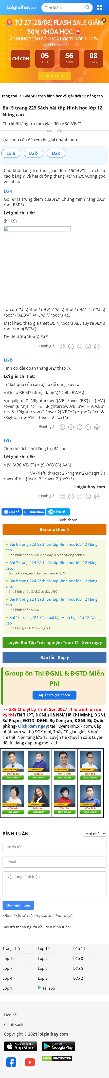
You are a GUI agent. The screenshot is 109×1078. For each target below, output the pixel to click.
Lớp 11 (79, 948)
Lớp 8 (78, 958)
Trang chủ (11, 948)
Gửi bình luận (18, 905)
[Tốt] (88, 346)
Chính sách (13, 1024)
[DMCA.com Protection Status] (57, 1062)
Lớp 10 (9, 958)
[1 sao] (81, 519)
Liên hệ (10, 1014)
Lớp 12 (44, 948)
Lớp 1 (7, 988)
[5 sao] (105, 519)
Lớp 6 (43, 968)
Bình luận (36, 512)
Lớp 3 (43, 978)
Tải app (48, 988)
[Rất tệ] (62, 346)
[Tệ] (71, 346)
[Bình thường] (79, 346)
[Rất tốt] (97, 346)
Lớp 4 (7, 978)
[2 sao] (87, 519)
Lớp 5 (78, 968)
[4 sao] (99, 519)
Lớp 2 (78, 978)
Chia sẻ (13, 512)
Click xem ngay (33, 726)
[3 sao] (93, 519)
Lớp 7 (7, 968)
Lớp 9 (43, 958)
